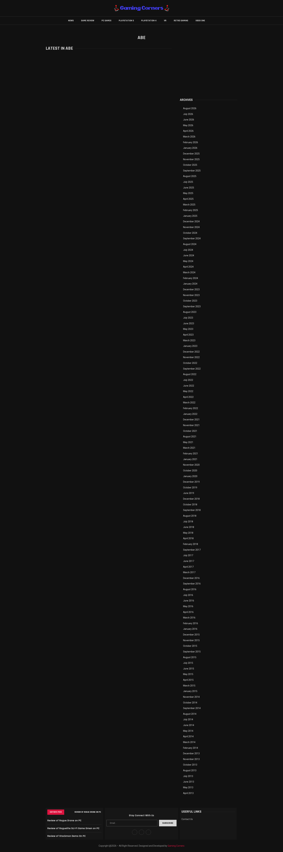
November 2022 (191, 357)
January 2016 (190, 629)
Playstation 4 (149, 20)
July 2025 (188, 182)
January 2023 (190, 346)
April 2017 (188, 566)
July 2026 (188, 114)
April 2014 (188, 736)
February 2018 (190, 544)
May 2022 (188, 391)
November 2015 (191, 640)
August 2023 (189, 312)
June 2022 (188, 385)
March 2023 (189, 340)
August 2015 (189, 657)
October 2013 (190, 764)
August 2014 (189, 714)
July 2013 (188, 776)
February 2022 (190, 408)
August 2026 (189, 108)
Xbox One (200, 20)
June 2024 (188, 255)
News (71, 20)
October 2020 (190, 470)
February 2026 (190, 142)
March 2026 (189, 136)
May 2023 (188, 329)
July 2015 (188, 663)
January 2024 (190, 283)
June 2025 (188, 187)
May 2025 (188, 193)
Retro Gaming (181, 20)
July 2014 (188, 719)
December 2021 (191, 419)
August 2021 (189, 436)
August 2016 (189, 589)
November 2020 (191, 465)
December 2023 (191, 289)
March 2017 (189, 572)
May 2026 (188, 125)
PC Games (106, 20)
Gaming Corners (176, 845)
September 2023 (192, 306)
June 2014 (188, 725)
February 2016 (190, 623)
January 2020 (190, 476)
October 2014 (190, 702)
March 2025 (189, 204)
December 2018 (191, 499)
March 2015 (189, 685)
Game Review (87, 20)
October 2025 (190, 165)
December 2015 (191, 634)
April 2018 (188, 538)
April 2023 (188, 334)
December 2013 (191, 753)
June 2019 (188, 493)
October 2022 (190, 363)
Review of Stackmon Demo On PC (66, 836)
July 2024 (188, 250)
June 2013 (188, 781)
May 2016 (188, 606)
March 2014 (189, 742)
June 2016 (188, 600)
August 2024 (189, 244)
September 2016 (192, 583)
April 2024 (188, 266)
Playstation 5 (126, 20)
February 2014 (190, 748)
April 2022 (188, 397)
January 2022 (190, 414)
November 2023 (191, 295)
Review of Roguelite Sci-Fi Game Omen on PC (73, 828)
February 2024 (190, 278)
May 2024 (188, 261)
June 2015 (188, 668)
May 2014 (188, 731)
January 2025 (190, 216)
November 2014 (191, 697)
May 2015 (188, 674)
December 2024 (191, 221)
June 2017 (188, 561)
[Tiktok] (148, 832)
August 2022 (189, 374)
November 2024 (191, 227)
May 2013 (188, 787)
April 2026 (188, 131)
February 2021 (190, 453)
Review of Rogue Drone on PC (88, 812)
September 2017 (192, 549)
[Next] (71, 812)
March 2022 (189, 402)
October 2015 (190, 646)
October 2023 (190, 300)
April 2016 (188, 612)
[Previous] (67, 812)
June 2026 (188, 119)
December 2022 (191, 351)
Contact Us (187, 819)
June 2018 (188, 527)
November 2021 (191, 425)
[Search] (213, 20)
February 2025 (190, 210)
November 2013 (191, 759)
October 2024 (190, 233)
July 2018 (188, 521)
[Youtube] (141, 832)
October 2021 (190, 431)
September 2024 (192, 238)
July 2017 (188, 555)
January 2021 (190, 459)
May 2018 (188, 532)
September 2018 (192, 510)
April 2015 (188, 680)
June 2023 (188, 323)
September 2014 (192, 708)
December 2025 (191, 153)
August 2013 (189, 770)
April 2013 (188, 793)
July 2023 (188, 317)
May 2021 (188, 442)
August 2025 (189, 176)
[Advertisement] (208, 68)
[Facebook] (134, 832)
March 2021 (189, 448)
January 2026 (190, 148)
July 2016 (188, 595)
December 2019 (191, 482)
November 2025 (191, 159)
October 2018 (190, 504)
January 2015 (190, 691)
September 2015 (192, 651)
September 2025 (192, 170)
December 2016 (191, 578)
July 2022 (188, 380)
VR (165, 20)
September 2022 (192, 368)
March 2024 (189, 272)
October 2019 (190, 487)
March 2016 (189, 617)
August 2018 (189, 516)
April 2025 (188, 199)
